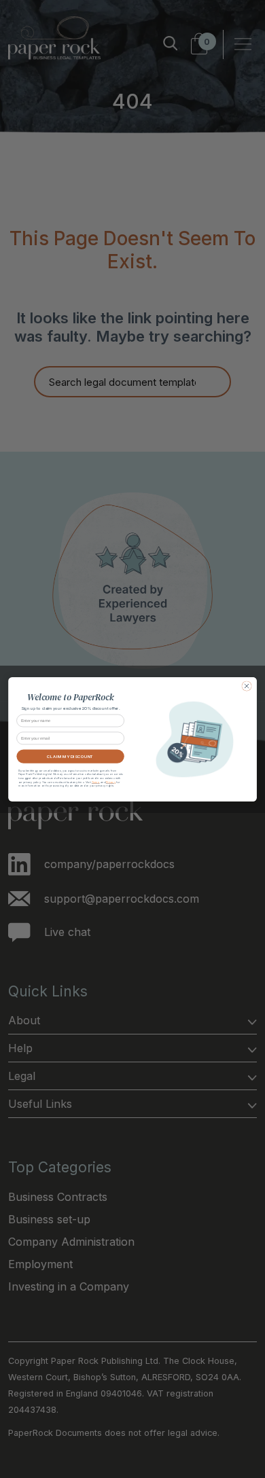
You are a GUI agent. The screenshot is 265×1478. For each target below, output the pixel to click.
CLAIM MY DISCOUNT (70, 755)
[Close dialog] (247, 686)
